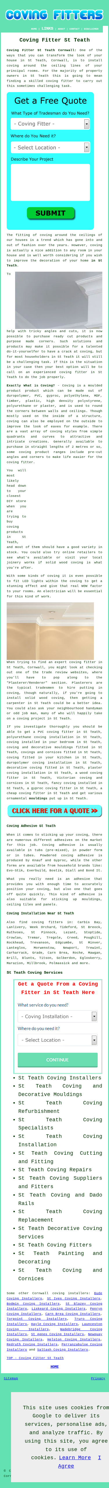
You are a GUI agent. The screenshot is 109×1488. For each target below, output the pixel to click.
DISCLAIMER (91, 29)
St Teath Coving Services (34, 972)
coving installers (70, 1293)
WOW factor (91, 586)
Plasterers (82, 683)
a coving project (29, 718)
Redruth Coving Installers (32, 1344)
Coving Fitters (69, 1245)
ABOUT (61, 29)
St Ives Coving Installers (73, 1298)
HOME (34, 29)
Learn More (75, 1458)
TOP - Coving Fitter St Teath (35, 1358)
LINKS (47, 28)
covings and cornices (41, 752)
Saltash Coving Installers (62, 1349)
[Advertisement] (66, 504)
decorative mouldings (52, 747)
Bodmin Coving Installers (33, 1304)
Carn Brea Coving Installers (72, 1314)
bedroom (67, 742)
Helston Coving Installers (73, 1339)
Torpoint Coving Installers (37, 1319)
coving (96, 245)
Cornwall (40, 1293)
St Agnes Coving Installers (57, 1334)
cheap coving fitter (26, 793)
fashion (29, 245)
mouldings (38, 798)
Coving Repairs (69, 1170)
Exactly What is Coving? (31, 385)
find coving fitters (40, 922)
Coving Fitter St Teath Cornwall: (41, 50)
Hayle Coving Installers (54, 1324)
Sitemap (11, 1378)
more (84, 963)
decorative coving (24, 767)
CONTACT (74, 29)
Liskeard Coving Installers (59, 1308)
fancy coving (63, 783)
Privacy (98, 1378)
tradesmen (45, 688)
